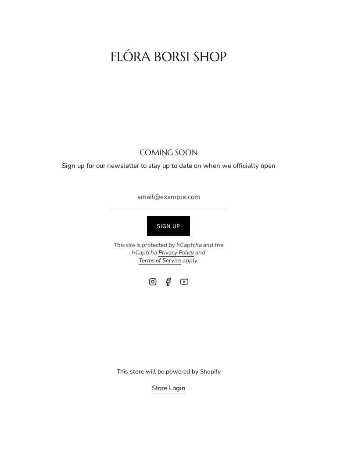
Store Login (169, 388)
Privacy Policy (176, 253)
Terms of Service (160, 261)
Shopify (210, 371)
